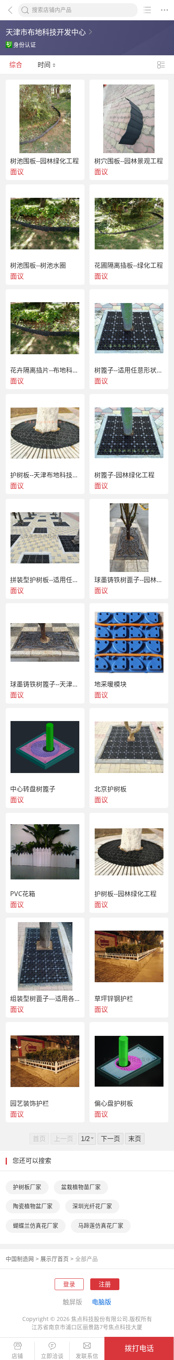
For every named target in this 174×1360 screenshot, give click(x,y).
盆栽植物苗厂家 (81, 1187)
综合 (15, 64)
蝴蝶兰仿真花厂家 (35, 1225)
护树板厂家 (27, 1187)
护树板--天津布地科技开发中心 (45, 475)
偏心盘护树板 (113, 1103)
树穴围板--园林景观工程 (128, 161)
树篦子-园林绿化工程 (124, 475)
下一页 (110, 1138)
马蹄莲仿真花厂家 (100, 1225)
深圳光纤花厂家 (92, 1206)
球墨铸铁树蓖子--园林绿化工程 (129, 580)
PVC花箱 (22, 894)
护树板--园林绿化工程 (125, 894)
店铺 (17, 1356)
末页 (134, 1138)
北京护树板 (110, 789)
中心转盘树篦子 (32, 789)
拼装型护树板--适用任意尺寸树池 (45, 580)
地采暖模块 (110, 684)
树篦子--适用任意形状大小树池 (129, 370)
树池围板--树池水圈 (38, 265)
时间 (45, 64)
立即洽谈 (52, 1356)
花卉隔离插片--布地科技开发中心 (45, 370)
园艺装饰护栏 (29, 1103)
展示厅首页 (54, 1259)
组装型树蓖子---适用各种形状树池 (45, 999)
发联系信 (87, 1356)
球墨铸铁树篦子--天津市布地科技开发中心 (45, 684)
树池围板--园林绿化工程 (44, 161)
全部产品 (86, 1259)
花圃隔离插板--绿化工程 (128, 265)
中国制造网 (20, 1259)
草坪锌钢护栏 (113, 999)
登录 (69, 1284)
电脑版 (101, 1301)
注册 (105, 1284)
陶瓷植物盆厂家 (33, 1206)
